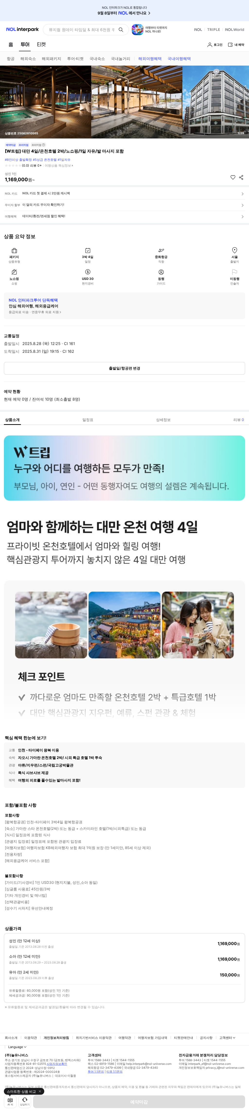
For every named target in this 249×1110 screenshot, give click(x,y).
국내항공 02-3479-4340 (141, 1067)
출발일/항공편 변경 (124, 368)
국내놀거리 (120, 58)
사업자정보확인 (57, 1064)
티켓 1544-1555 (123, 1060)
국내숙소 (97, 58)
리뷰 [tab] (238, 419)
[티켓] (41, 44)
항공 (11, 58)
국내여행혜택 (179, 58)
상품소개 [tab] (12, 419)
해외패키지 (51, 58)
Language (15, 1047)
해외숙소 (28, 58)
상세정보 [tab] (163, 419)
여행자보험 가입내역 (152, 1038)
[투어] (25, 44)
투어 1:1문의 (96, 1071)
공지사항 (206, 1038)
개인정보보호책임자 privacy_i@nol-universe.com (211, 1067)
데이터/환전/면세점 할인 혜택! (43, 216)
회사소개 (11, 1038)
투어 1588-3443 (99, 1060)
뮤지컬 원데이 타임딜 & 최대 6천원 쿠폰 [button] (81, 29)
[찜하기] (233, 177)
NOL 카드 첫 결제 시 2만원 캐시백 (46, 193)
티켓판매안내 (183, 1038)
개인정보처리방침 (56, 1038)
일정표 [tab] (87, 419)
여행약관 (124, 1038)
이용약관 (30, 1038)
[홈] (11, 44)
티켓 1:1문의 (115, 1071)
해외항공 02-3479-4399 (104, 1067)
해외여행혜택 (150, 58)
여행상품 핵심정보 (58, 165)
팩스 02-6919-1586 (101, 1064)
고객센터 (225, 1038)
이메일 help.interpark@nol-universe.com (144, 1064)
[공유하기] (241, 177)
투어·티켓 (75, 58)
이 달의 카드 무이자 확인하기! (43, 205)
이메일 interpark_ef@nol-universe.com (205, 1064)
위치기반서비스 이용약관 (94, 1038)
